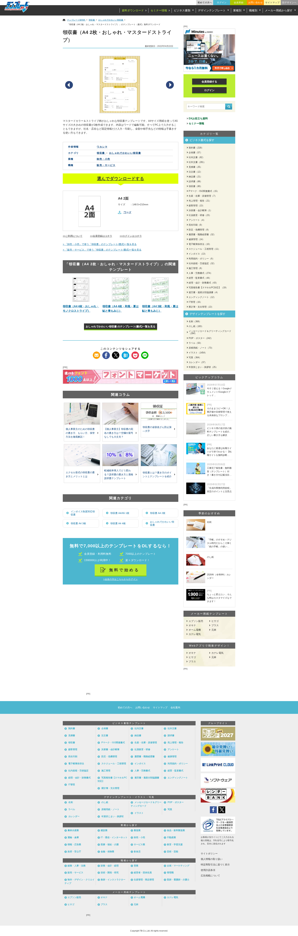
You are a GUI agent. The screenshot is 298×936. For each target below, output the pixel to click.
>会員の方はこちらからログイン (120, 579)
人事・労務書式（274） (200, 273)
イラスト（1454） (198, 352)
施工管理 (105, 770)
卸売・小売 (103, 159)
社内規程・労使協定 (78, 770)
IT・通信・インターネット (114, 837)
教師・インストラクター (113, 879)
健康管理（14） (197, 239)
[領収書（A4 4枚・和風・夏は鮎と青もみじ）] (120, 290)
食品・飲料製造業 (176, 830)
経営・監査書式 (175, 770)
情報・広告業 (74, 844)
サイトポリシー (209, 853)
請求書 (171, 735)
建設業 (104, 830)
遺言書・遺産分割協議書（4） (204, 292)
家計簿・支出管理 (110, 788)
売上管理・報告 (175, 742)
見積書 (71, 735)
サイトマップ (272, 2)
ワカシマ (102, 146)
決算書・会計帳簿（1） (200, 210)
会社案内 (175, 707)
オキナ (192, 625)
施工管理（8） (196, 268)
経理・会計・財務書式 (79, 777)
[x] (116, 353)
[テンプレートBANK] (17, 6)
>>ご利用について (72, 236)
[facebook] (106, 353)
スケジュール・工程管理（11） (204, 249)
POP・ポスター (176, 802)
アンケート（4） (197, 220)
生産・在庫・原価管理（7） (203, 196)
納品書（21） (195, 176)
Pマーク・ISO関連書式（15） (204, 191)
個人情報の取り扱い (211, 859)
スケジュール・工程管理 (113, 763)
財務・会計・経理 (110, 865)
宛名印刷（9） (196, 225)
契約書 (71, 728)
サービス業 (139, 844)
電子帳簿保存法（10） (200, 244)
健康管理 (172, 756)
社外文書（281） (197, 162)
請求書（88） (195, 181)
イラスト (139, 813)
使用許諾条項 (208, 870)
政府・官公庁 (74, 851)
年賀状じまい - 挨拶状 (112, 816)
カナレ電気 (195, 634)
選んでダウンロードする (120, 178)
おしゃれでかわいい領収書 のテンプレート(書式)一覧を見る (120, 326)
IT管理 (71, 784)
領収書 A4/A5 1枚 (119, 513)
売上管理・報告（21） (200, 201)
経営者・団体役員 (143, 872)
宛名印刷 (72, 756)
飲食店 (137, 851)
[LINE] (145, 353)
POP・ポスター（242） (201, 338)
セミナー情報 (159, 10)
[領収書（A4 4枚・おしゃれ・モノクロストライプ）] (81, 290)
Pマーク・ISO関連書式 (113, 742)
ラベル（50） (195, 343)
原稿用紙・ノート (110, 809)
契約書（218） (196, 148)
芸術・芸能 (172, 851)
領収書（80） (195, 186)
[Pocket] (135, 353)
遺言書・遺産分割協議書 (147, 777)
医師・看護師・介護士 (178, 879)
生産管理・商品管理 (144, 879)
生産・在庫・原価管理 (146, 742)
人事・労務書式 (142, 770)
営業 (136, 865)
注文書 (104, 735)
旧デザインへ (289, 2)
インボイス (140, 763)
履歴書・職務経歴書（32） (202, 234)
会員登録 (239, 2)
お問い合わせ (255, 2)
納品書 (138, 735)
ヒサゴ (215, 621)
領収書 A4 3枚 (78, 523)
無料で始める (124, 570)
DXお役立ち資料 (198, 118)
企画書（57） (195, 152)
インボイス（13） (198, 254)
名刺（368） (195, 321)
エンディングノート (178, 777)
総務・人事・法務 (77, 865)
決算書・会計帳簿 (110, 749)
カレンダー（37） (198, 362)
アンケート (173, 749)
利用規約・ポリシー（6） (202, 258)
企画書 (104, 728)
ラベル (71, 809)
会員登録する (209, 81)
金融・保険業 (107, 851)
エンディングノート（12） (202, 297)
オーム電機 (195, 629)
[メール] (96, 353)
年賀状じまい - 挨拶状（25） (203, 367)
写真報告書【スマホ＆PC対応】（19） (208, 287)
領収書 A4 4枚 (118, 523)
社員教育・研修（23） (200, 215)
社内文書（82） (197, 157)
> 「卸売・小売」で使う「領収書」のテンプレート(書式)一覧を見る (100, 244)
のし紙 (104, 802)
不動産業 (171, 837)
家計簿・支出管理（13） (201, 307)
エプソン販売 (196, 621)
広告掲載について (210, 875)
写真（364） (195, 357)
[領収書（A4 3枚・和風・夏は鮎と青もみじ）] (160, 290)
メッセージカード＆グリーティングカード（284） (210, 332)
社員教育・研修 (142, 749)
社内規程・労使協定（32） (202, 263)
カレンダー (74, 816)
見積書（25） (195, 167)
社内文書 (139, 728)
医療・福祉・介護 (110, 844)
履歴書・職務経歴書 (145, 756)
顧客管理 (72, 749)
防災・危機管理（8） (199, 230)
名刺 (70, 802)
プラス (215, 625)
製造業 (137, 830)
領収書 (71, 742)
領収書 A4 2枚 (157, 513)
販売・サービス (106, 165)
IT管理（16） (195, 302)
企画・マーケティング (178, 865)
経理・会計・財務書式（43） (203, 283)
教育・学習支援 (175, 844)
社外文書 (172, 728)
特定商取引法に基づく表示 (215, 864)
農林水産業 (73, 830)
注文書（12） (195, 172)
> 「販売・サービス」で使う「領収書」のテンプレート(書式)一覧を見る (102, 249)
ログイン (222, 2)
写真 (170, 809)
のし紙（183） (196, 326)
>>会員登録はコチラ (101, 236)
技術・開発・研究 (110, 872)
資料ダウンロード (133, 10)
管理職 (170, 872)
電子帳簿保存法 (76, 763)
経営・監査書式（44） (200, 278)
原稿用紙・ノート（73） (201, 348)
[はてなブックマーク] (125, 353)
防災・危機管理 (109, 756)
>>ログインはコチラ (131, 236)
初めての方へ (205, 2)
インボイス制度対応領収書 (83, 513)
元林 (213, 629)
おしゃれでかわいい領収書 (162, 523)
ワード (127, 212)
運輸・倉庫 (73, 837)
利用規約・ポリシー (178, 763)
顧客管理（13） (197, 205)
